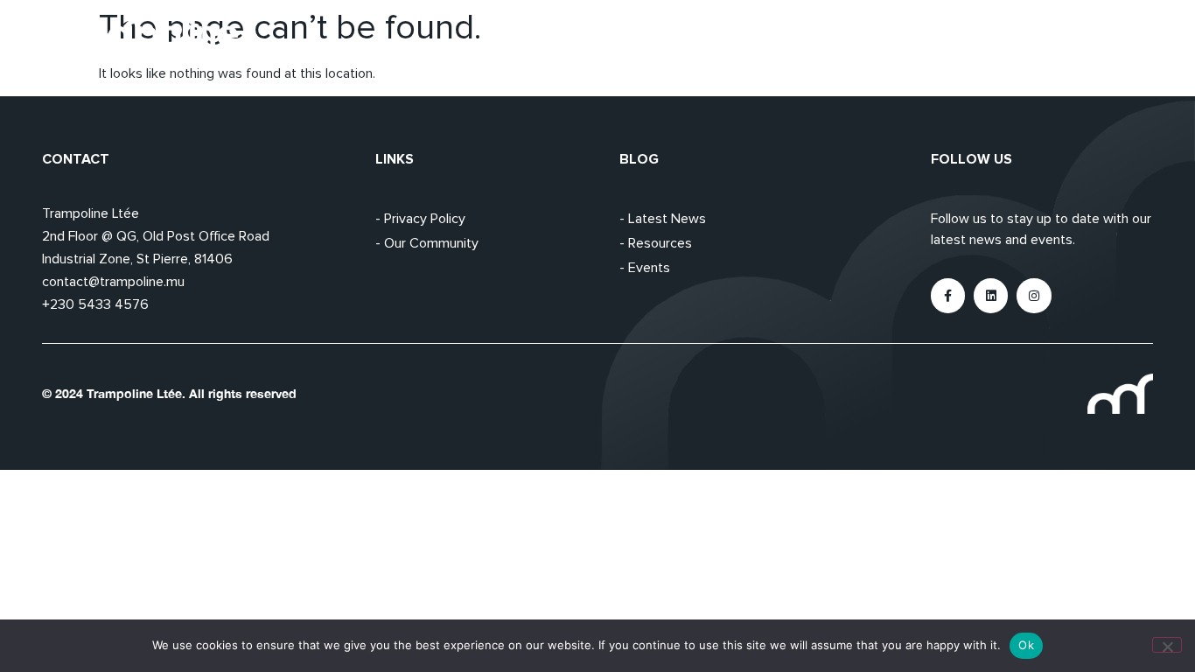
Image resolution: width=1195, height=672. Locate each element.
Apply (980, 39)
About (906, 39)
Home (832, 39)
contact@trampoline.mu (113, 282)
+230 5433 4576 (95, 305)
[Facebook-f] (948, 295)
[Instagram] (1034, 295)
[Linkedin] (991, 295)
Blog (1049, 39)
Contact (1126, 39)
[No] (1167, 645)
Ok (1026, 645)
